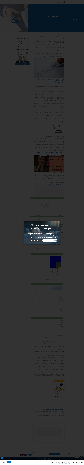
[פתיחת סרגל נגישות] (2, 457)
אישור (9, 462)
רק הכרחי (3, 462)
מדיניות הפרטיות (67, 463)
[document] (42, 232)
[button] (25, 222)
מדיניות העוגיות (61, 463)
